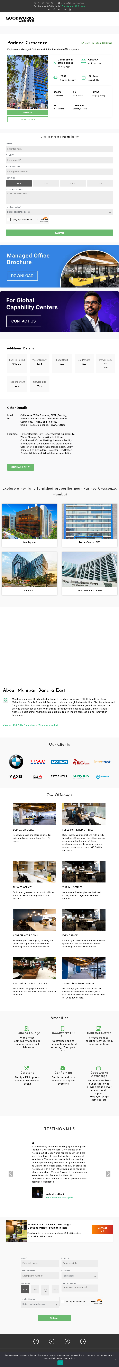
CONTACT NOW (20, 467)
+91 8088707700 (45, 3)
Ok (60, 1362)
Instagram (67, 1341)
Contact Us (27, 113)
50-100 (73, 183)
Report (109, 43)
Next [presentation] (108, 1173)
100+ (100, 183)
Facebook (36, 1341)
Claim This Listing (93, 43)
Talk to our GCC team (73, 6)
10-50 (45, 183)
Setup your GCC (27, 119)
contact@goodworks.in (72, 3)
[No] (115, 1359)
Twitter (51, 1341)
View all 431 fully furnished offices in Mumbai (30, 725)
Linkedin (83, 1341)
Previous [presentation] (11, 1173)
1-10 (19, 183)
